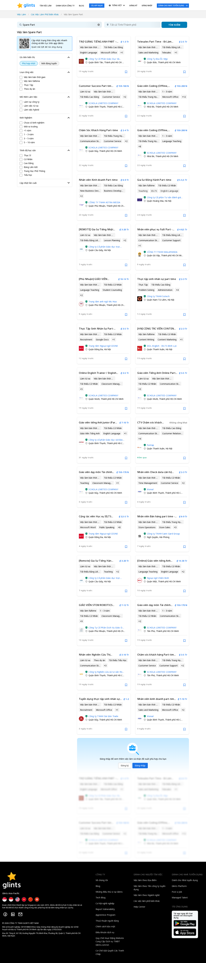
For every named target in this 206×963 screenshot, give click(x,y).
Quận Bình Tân (96, 62)
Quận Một (152, 581)
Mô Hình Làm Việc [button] (28, 96)
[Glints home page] (26, 5)
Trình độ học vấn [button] (28, 150)
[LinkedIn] (13, 914)
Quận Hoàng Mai (155, 200)
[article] (104, 56)
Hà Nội (168, 200)
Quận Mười (94, 398)
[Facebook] (5, 914)
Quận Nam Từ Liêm (156, 299)
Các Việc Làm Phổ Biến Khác (45, 14)
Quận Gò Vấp (153, 255)
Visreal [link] (150, 489)
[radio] (29, 63)
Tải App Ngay (97, 5)
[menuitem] (117, 5)
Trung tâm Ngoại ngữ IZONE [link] (103, 345)
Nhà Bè (150, 106)
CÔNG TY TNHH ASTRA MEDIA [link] (104, 202)
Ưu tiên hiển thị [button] (27, 57)
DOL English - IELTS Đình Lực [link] (162, 345)
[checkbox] (45, 77)
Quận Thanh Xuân (155, 349)
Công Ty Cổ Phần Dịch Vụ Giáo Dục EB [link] (107, 627)
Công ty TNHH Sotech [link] (158, 296)
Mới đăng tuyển (49, 63)
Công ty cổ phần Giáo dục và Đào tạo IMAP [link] (106, 439)
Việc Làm (21, 14)
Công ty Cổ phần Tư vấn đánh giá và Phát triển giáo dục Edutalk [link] (164, 197)
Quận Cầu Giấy (96, 250)
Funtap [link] (150, 445)
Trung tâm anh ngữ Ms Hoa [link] (103, 301)
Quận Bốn (152, 62)
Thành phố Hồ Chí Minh (115, 62)
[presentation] (26, 5)
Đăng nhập (140, 765)
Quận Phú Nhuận (97, 205)
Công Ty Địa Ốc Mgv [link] (157, 58)
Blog (81, 5)
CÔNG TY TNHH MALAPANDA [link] (162, 252)
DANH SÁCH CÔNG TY (65, 5)
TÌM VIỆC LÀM (45, 5)
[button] (99, 25)
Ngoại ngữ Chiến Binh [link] (158, 578)
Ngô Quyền (152, 537)
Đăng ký (125, 765)
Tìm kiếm (174, 24)
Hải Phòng (164, 537)
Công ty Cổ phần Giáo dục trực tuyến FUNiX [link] (104, 246)
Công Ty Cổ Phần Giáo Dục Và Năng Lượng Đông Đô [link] (104, 58)
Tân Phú (151, 631)
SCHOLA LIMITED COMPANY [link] (103, 103)
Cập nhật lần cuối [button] (28, 182)
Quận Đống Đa (96, 349)
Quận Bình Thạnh (97, 106)
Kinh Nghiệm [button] (26, 117)
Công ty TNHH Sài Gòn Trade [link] (103, 716)
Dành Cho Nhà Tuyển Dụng (171, 5)
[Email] (20, 914)
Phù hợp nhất (28, 63)
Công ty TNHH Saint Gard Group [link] (163, 533)
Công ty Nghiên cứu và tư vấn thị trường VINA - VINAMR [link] (105, 671)
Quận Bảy (93, 151)
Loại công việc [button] (27, 72)
